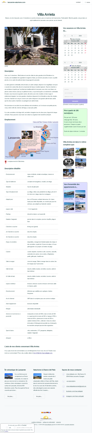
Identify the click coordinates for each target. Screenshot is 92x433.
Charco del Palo (37, 122)
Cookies (6, 431)
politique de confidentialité (49, 422)
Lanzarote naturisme (69, 424)
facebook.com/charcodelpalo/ (74, 391)
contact (78, 2)
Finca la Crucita (67, 178)
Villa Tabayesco (79, 167)
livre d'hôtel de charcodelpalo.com (43, 353)
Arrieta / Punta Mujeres (79, 200)
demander (75, 101)
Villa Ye (77, 157)
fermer (38, 149)
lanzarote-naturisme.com (16, 2)
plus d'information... (32, 149)
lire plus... (10, 396)
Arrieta (50, 122)
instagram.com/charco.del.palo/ (75, 396)
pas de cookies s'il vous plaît (24, 427)
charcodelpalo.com (49, 424)
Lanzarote (55, 122)
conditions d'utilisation (36, 422)
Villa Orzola (66, 157)
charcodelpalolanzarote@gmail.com (76, 386)
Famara (45, 122)
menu (88, 2)
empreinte (58, 422)
